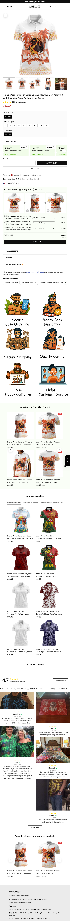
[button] (67, 460)
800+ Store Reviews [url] (19, 102)
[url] (35, 272)
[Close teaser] (65, 466)
